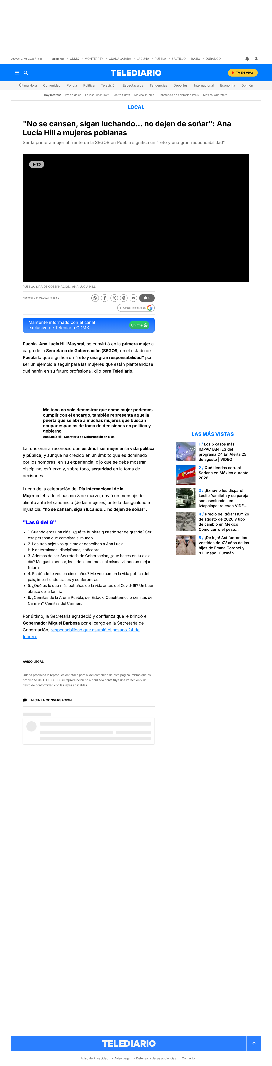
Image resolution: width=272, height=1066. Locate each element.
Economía (227, 85)
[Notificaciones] (247, 59)
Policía (72, 85)
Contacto (188, 1058)
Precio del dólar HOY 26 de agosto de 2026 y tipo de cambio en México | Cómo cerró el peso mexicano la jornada (224, 524)
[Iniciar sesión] (256, 59)
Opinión (247, 85)
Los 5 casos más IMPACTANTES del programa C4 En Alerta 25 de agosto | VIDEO (222, 452)
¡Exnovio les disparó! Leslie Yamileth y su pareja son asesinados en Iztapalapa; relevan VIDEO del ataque (223, 500)
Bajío (195, 58)
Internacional (204, 85)
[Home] (136, 73)
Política (89, 85)
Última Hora (28, 85)
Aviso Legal (122, 1058)
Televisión (108, 85)
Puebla (160, 58)
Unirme (137, 325)
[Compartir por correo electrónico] (133, 298)
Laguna (143, 58)
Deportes (181, 85)
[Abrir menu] (17, 72)
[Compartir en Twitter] (114, 298)
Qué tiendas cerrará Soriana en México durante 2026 (223, 472)
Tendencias (158, 85)
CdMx (74, 58)
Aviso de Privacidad (94, 1058)
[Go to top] (254, 1043)
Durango (213, 58)
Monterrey (94, 58)
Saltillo (179, 58)
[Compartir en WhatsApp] (95, 298)
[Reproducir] (36, 164)
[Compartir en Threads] (124, 298)
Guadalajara (120, 58)
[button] (136, 308)
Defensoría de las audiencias (156, 1058)
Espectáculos (133, 85)
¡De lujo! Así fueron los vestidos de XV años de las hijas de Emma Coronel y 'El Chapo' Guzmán (224, 545)
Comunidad (51, 85)
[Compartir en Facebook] (104, 298)
